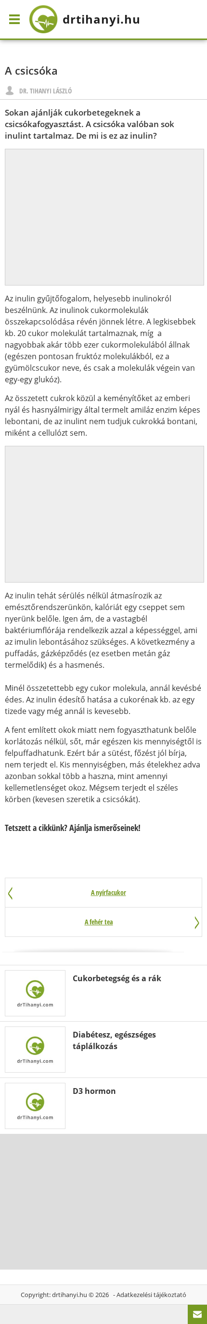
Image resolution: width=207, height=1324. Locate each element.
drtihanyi (102, 19)
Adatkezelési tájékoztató (151, 1294)
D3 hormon (94, 1091)
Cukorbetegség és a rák (117, 978)
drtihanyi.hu (69, 1294)
